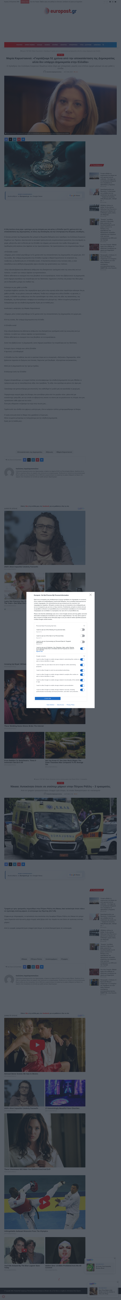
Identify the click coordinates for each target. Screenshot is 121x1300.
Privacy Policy (70, 704)
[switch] (82, 629)
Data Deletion (50, 704)
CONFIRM (47, 698)
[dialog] (60, 650)
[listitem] (60, 626)
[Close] (91, 595)
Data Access (60, 704)
